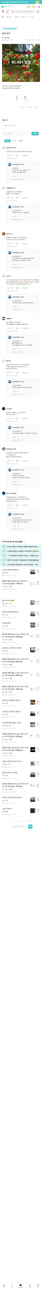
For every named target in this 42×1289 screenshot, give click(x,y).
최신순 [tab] (14, 141)
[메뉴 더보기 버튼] (3, 17)
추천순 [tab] (7, 141)
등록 (35, 133)
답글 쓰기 (25, 155)
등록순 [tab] (21, 141)
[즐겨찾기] (24, 541)
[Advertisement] (21, 22)
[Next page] (31, 821)
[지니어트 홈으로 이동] (7, 6)
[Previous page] (11, 821)
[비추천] (12, 155)
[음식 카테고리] (3, 11)
